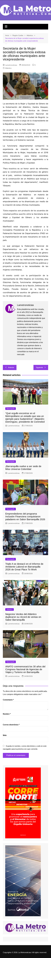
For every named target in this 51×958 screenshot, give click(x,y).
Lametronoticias (11, 65)
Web (5, 735)
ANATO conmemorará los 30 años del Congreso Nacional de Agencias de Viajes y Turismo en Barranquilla (25, 669)
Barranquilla (11, 408)
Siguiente (39, 367)
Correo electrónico (11, 725)
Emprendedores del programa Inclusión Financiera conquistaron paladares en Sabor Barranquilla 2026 (25, 516)
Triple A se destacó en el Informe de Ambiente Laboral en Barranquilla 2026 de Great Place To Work (24, 567)
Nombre (7, 714)
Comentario (8, 700)
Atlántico (8, 68)
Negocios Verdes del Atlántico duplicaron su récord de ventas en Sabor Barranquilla (23, 617)
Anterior (11, 367)
